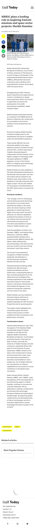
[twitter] (3, 47)
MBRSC (17, 426)
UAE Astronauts (7, 430)
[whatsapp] (3, 51)
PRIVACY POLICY (8, 512)
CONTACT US (7, 509)
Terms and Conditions (11, 518)
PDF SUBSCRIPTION (9, 506)
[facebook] (3, 42)
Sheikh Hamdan (7, 426)
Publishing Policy (9, 515)
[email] (3, 56)
